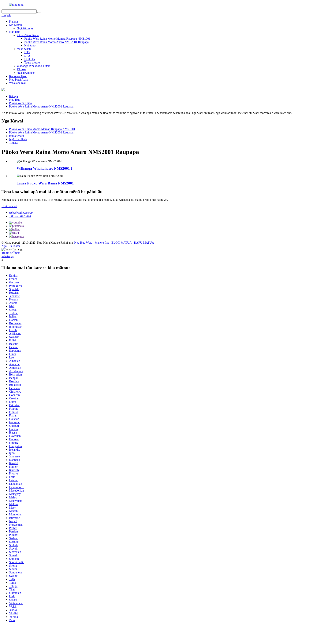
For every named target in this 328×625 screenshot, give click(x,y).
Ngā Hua (14, 31)
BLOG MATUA (121, 242)
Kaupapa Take (18, 76)
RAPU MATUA (144, 242)
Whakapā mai (17, 83)
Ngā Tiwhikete (26, 72)
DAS (27, 55)
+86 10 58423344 (20, 216)
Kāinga (13, 21)
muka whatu (24, 48)
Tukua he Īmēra (11, 252)
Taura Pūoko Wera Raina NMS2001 (45, 183)
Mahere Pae (102, 242)
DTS (27, 52)
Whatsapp (7, 256)
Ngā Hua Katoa (11, 246)
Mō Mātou (15, 25)
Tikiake (21, 69)
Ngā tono (29, 45)
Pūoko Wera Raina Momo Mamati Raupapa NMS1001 (57, 38)
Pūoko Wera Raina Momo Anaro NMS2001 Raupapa (56, 42)
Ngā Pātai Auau (18, 79)
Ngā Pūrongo (25, 28)
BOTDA (29, 59)
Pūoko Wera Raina (28, 35)
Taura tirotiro (32, 62)
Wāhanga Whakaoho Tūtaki (33, 65)
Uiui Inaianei (9, 206)
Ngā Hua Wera (83, 242)
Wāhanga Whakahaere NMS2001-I (44, 168)
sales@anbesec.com (21, 212)
